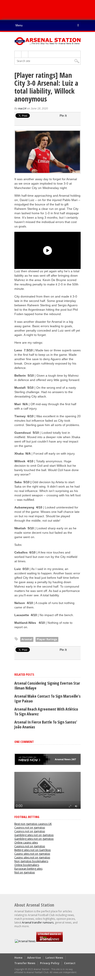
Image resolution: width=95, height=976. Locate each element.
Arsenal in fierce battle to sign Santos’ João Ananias (45, 724)
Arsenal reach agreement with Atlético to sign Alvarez (46, 711)
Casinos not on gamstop (29, 827)
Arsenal (26, 639)
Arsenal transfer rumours (37, 922)
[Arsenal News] (25, 941)
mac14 (22, 108)
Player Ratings (47, 639)
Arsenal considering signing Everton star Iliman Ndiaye (47, 685)
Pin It (63, 115)
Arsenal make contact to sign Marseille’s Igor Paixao (47, 698)
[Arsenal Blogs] (49, 941)
